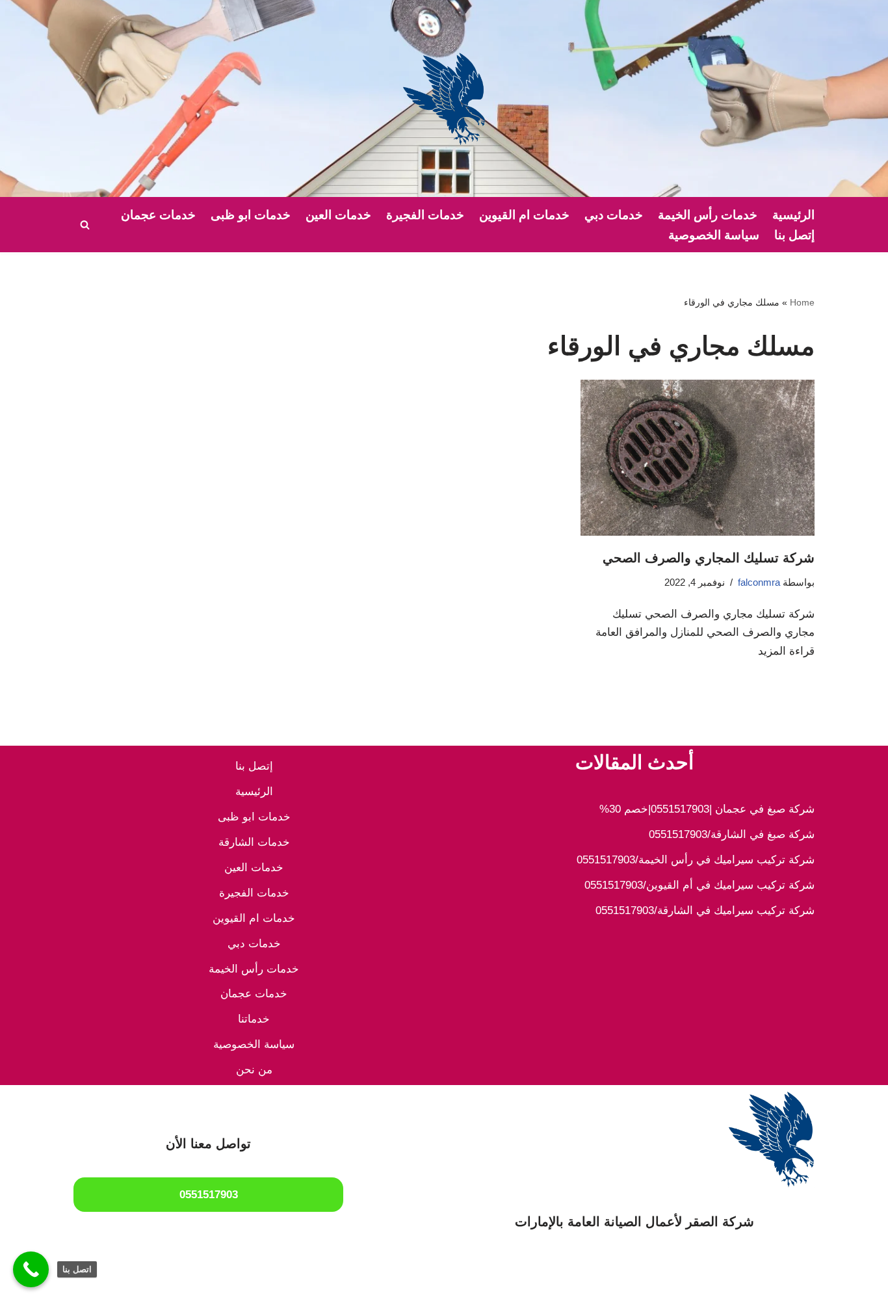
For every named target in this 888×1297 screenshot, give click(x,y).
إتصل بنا (794, 235)
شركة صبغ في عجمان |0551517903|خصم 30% (707, 809)
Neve (802, 1279)
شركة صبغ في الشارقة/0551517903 (732, 834)
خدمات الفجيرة (425, 215)
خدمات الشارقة (254, 842)
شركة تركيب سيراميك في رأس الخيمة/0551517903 (696, 860)
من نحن (254, 1070)
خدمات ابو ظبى (251, 215)
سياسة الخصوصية (713, 235)
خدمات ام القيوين (524, 215)
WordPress (680, 1279)
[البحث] (85, 224)
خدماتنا (254, 1019)
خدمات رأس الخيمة (707, 215)
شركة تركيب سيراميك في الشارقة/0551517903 (705, 910)
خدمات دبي (613, 215)
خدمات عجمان (158, 215)
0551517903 (208, 1194)
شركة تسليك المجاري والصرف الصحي (709, 558)
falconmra (759, 582)
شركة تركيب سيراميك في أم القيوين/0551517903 (699, 885)
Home (802, 302)
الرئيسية (793, 215)
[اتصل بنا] (31, 1269)
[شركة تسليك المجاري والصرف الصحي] (698, 458)
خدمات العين (338, 215)
